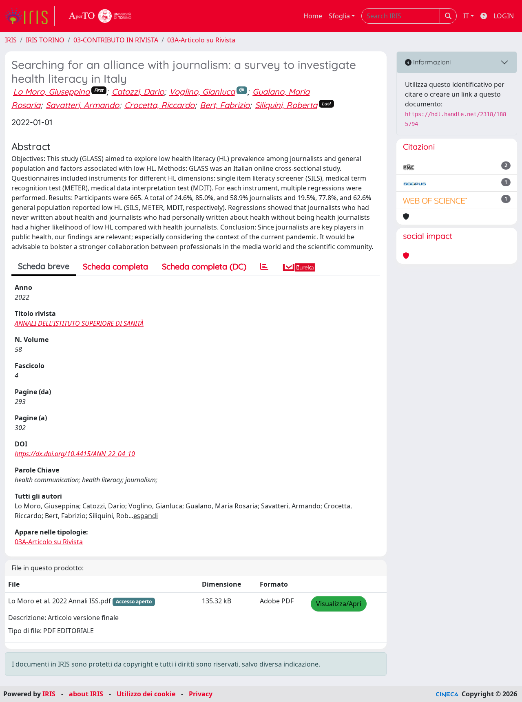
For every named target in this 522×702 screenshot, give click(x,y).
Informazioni (431, 62)
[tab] (264, 266)
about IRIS (86, 693)
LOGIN (503, 15)
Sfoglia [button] (339, 15)
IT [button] (466, 15)
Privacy (200, 693)
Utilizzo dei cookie (146, 693)
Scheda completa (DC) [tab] (204, 266)
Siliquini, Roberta (286, 105)
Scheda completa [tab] (115, 266)
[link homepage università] (100, 16)
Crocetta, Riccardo (159, 105)
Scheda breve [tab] (43, 266)
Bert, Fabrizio (225, 105)
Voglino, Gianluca (202, 91)
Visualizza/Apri (338, 603)
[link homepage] (30, 16)
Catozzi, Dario (138, 91)
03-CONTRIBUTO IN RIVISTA (115, 39)
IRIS (11, 39)
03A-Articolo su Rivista (201, 39)
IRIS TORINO (45, 39)
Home (312, 15)
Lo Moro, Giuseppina (51, 91)
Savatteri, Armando (82, 105)
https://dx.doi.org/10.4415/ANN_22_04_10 (75, 453)
